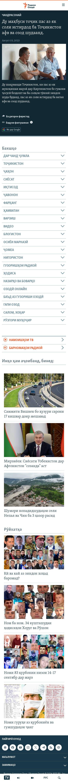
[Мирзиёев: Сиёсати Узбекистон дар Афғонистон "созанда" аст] (34, 440)
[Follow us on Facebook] (13, 747)
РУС (46, 778)
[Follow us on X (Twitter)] (36, 747)
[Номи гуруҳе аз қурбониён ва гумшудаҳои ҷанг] (34, 701)
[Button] (15, 117)
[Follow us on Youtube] (20, 747)
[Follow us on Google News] (5, 747)
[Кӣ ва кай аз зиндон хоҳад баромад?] (34, 552)
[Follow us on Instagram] (28, 747)
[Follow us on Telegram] (43, 747)
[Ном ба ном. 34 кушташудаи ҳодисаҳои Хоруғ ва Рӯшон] (34, 602)
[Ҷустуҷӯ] (59, 778)
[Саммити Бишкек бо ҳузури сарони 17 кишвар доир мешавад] (34, 390)
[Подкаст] (58, 747)
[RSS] (51, 747)
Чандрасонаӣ (11, 15)
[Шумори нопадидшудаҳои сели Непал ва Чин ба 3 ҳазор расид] (34, 490)
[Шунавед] (18, 778)
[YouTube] (32, 778)
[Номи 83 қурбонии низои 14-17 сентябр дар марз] (34, 652)
